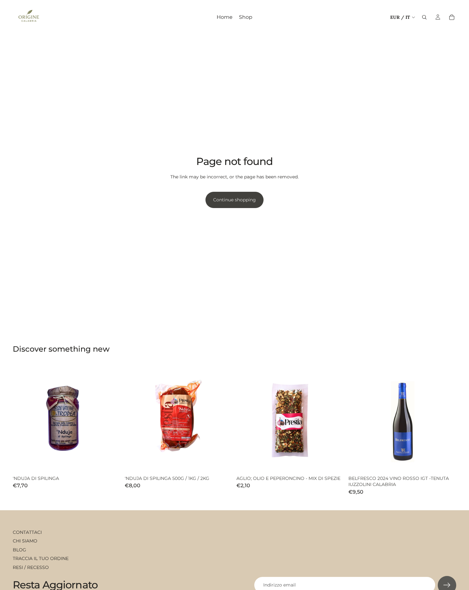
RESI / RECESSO (31, 567)
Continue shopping (234, 200)
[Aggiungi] (111, 463)
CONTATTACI (27, 532)
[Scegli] (222, 463)
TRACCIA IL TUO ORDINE (41, 558)
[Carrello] (452, 17)
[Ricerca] (424, 17)
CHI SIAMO (25, 541)
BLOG (19, 550)
